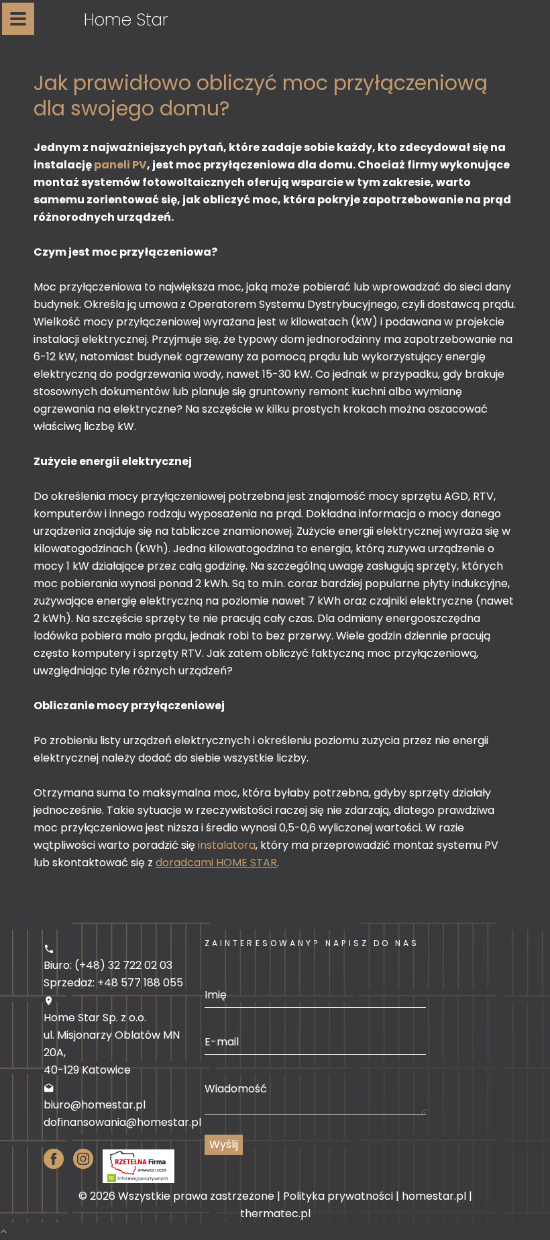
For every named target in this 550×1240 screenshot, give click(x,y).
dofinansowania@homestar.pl (122, 1122)
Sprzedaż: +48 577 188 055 (113, 982)
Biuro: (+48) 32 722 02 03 (108, 965)
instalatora (227, 845)
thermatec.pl (275, 1213)
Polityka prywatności (338, 1196)
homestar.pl (434, 1196)
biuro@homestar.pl (95, 1105)
